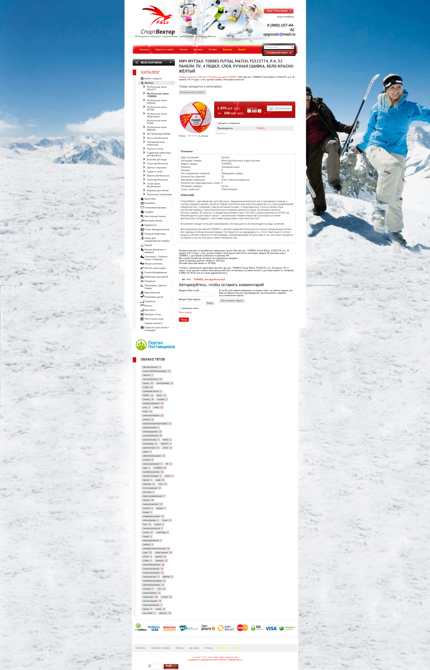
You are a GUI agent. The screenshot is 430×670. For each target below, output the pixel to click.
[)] (155, 666)
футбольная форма (153, 585)
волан (160, 609)
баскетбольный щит (153, 565)
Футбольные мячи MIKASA (157, 128)
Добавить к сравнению (229, 123)
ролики (147, 512)
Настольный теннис (155, 216)
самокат (148, 544)
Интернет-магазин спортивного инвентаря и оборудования (175, 36)
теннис (166, 597)
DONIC (148, 395)
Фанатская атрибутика (159, 194)
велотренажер (165, 383)
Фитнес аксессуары (155, 268)
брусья (147, 480)
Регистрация (185, 312)
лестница (148, 492)
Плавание (149, 281)
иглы (146, 407)
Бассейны (149, 310)
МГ (168, 464)
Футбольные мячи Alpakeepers (157, 115)
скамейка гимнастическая (156, 549)
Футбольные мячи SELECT (157, 88)
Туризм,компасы (153, 323)
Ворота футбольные (158, 175)
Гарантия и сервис (160, 648)
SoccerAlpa (149, 613)
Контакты (140, 648)
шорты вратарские (152, 605)
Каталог (193, 77)
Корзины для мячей (158, 190)
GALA (167, 448)
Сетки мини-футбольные (154, 185)
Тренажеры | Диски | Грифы (155, 286)
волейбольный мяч (153, 472)
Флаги (167, 440)
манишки (161, 561)
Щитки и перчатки (156, 167)
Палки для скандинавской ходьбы (156, 239)
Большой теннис (153, 220)
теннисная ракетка (153, 569)
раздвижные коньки (153, 516)
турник (147, 536)
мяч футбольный (215, 279)
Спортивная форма (155, 207)
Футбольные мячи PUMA (157, 121)
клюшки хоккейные (153, 403)
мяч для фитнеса (152, 379)
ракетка (148, 419)
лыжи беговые (151, 448)
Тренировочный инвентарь (155, 143)
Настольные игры (154, 318)
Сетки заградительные (156, 229)
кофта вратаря (151, 520)
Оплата (179, 648)
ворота (148, 383)
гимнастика (150, 597)
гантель (148, 500)
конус (147, 411)
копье (169, 476)
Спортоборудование (155, 272)
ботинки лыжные (152, 601)
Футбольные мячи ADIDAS (157, 101)
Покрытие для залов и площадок (156, 328)
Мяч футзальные (152, 367)
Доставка (194, 648)
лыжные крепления (153, 573)
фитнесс (165, 613)
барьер (147, 609)
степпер (148, 460)
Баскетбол (150, 198)
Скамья (148, 399)
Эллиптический (151, 428)
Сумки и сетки (154, 171)
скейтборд (162, 532)
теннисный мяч (151, 577)
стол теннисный (152, 488)
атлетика (148, 589)
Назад (184, 319)
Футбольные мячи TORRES (223, 77)
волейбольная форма (154, 581)
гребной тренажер (152, 476)
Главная (183, 77)
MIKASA (168, 577)
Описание (187, 151)
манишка (149, 484)
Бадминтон (150, 225)
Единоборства (152, 292)
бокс (147, 524)
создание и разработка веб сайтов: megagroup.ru (215, 659)
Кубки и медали (153, 78)
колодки (162, 399)
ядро (146, 468)
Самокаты (150, 301)
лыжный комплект (152, 504)
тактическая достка (153, 528)
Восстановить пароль (232, 300)
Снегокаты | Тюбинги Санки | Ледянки (155, 258)
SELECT (166, 444)
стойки (147, 561)
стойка (148, 387)
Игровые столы (152, 314)
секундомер (150, 444)
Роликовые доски (153, 297)
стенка (148, 532)
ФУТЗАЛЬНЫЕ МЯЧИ (158, 134)
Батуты (148, 305)
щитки (147, 452)
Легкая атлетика (153, 263)
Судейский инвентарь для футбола (159, 154)
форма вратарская (152, 464)
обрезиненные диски (154, 456)
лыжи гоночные (151, 440)
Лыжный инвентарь (155, 233)
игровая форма (151, 593)
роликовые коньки (152, 391)
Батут (161, 395)
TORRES (260, 128)
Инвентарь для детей (156, 276)
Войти (210, 303)
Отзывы (209, 648)
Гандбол (149, 212)
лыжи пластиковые (153, 415)
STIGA (147, 557)
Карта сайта (219, 657)
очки (162, 484)
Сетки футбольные (157, 179)
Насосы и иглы (155, 148)
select (158, 407)
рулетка (148, 508)
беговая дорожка (152, 432)
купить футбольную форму (156, 371)
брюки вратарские (152, 540)
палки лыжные (164, 553)
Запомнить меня (189, 308)
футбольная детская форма (157, 424)
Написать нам (232, 657)
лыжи (147, 553)
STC (161, 589)
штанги (159, 524)
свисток (148, 375)
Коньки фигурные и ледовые (155, 251)
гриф (160, 480)
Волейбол (149, 203)
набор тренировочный (154, 496)
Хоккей (148, 245)
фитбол (161, 557)
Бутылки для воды (157, 159)
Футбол (203, 77)
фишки (161, 508)
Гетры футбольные (157, 163)
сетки (167, 520)
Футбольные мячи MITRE (157, 108)
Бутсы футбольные (157, 138)
